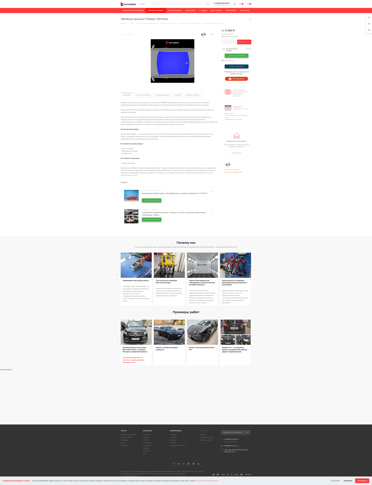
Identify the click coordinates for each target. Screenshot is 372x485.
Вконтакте (174, 464)
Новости (146, 440)
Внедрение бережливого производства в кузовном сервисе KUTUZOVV (175, 193)
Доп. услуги (124, 445)
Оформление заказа (207, 437)
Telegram (183, 464)
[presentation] (117, 279)
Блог (144, 453)
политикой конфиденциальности (207, 481)
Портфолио (147, 451)
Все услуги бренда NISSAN (233, 172)
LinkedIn (198, 464)
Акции (123, 442)
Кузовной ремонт (126, 437)
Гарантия (173, 440)
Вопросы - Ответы (192, 95)
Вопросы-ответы (205, 440)
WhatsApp (188, 464)
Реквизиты (173, 437)
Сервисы (173, 434)
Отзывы (177, 95)
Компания (147, 430)
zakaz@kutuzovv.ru (231, 446)
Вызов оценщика (163, 95)
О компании (147, 434)
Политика (173, 442)
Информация (175, 430)
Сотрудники (147, 445)
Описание (126, 95)
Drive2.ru (179, 464)
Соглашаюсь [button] (362, 481)
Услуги (124, 430)
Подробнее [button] (335, 481)
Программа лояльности (178, 445)
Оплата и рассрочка (143, 95)
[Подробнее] (212, 192)
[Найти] (208, 4)
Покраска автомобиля (128, 434)
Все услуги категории (232, 169)
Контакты (203, 434)
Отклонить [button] (348, 481)
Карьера (146, 448)
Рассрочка (124, 440)
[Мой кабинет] (235, 4)
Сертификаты (147, 442)
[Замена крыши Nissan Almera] (172, 61)
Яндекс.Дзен (193, 464)
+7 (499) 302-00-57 (221, 3)
